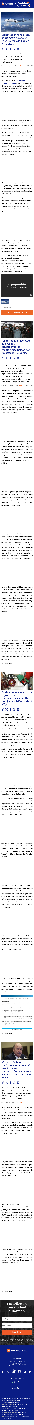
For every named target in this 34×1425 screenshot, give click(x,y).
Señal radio (23, 5)
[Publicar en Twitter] (7, 49)
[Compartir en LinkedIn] (18, 49)
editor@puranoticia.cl (17, 1361)
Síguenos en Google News (17, 1364)
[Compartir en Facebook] (11, 49)
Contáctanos (17, 1363)
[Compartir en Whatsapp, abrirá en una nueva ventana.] (15, 49)
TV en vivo (23, 2)
